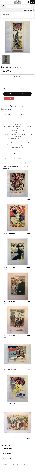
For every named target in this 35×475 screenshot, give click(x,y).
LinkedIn (10, 458)
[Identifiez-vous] (28, 2)
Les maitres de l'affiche (10, 199)
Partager (7, 106)
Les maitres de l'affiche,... (11, 267)
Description (6, 114)
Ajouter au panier (17, 94)
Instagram (7, 458)
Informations (6, 453)
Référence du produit (18, 114)
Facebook (3, 458)
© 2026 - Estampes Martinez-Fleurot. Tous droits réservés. (17, 464)
